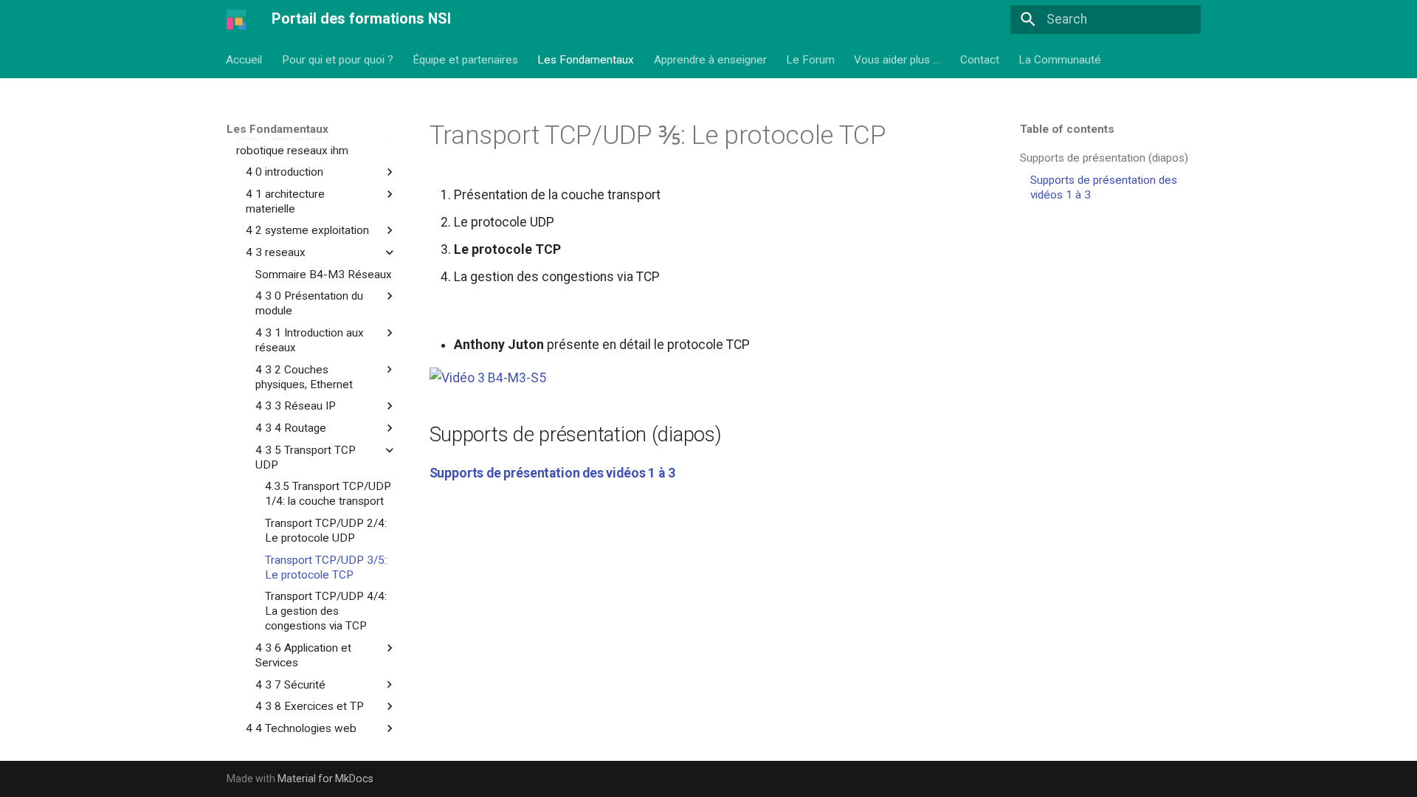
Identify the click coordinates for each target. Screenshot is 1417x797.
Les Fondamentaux (586, 59)
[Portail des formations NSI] (236, 19)
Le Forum (810, 59)
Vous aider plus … (898, 59)
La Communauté (1060, 59)
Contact (979, 59)
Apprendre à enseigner (710, 59)
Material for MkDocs (325, 778)
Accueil (245, 59)
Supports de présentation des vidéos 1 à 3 (552, 473)
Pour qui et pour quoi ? (337, 59)
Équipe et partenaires (465, 59)
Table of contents (1067, 129)
